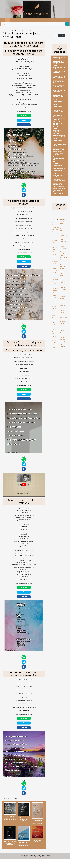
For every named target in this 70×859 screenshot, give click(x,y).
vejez (53, 304)
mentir (54, 301)
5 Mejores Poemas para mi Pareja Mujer (59, 86)
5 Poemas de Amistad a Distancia (57, 132)
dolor (53, 334)
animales (63, 241)
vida (61, 326)
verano (54, 320)
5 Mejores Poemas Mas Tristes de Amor (59, 72)
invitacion (55, 233)
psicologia (55, 247)
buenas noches (54, 337)
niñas (61, 224)
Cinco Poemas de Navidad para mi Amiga (58, 81)
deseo (53, 315)
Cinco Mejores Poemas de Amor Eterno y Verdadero (59, 111)
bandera (54, 254)
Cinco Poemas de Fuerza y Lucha (58, 141)
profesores (63, 289)
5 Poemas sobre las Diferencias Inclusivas (59, 91)
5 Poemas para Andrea (58, 162)
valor (61, 244)
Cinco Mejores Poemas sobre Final (59, 180)
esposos (62, 285)
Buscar (54, 31)
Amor (12, 20)
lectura (54, 256)
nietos (53, 324)
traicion (54, 238)
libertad (62, 266)
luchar (54, 284)
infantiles (63, 321)
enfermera (55, 288)
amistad (62, 305)
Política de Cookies (28, 857)
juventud (54, 340)
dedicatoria (63, 342)
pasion (54, 308)
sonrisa (54, 306)
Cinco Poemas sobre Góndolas (58, 183)
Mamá (27, 20)
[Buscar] (67, 24)
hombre (62, 312)
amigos (62, 339)
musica (54, 295)
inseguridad (55, 227)
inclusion (54, 245)
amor (61, 344)
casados (62, 219)
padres (62, 323)
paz (61, 273)
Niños (62, 20)
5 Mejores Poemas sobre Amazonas (59, 148)
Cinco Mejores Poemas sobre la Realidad (58, 158)
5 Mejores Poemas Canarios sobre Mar (59, 187)
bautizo (54, 243)
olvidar (62, 221)
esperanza (55, 327)
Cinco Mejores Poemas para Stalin (23, 819)
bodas (62, 278)
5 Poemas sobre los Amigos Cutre (59, 68)
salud (61, 228)
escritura (54, 277)
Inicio (7, 20)
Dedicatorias (20, 20)
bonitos (62, 269)
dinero (54, 225)
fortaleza (54, 345)
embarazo (55, 263)
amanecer (55, 261)
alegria (62, 233)
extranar (54, 270)
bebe (61, 262)
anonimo (54, 259)
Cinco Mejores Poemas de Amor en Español (59, 172)
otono (62, 226)
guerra (62, 251)
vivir (53, 252)
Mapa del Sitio (48, 857)
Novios (45, 20)
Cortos (52, 20)
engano (54, 268)
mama (62, 337)
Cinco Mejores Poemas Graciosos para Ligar (59, 153)
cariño (54, 249)
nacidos (54, 236)
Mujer (39, 20)
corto (61, 333)
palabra (54, 347)
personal (54, 290)
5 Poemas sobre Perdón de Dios (58, 176)
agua (61, 264)
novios (62, 330)
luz (61, 230)
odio (53, 275)
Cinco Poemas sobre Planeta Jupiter (57, 103)
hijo (61, 294)
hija (61, 292)
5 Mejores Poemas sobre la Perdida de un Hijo (59, 137)
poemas (62, 346)
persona (62, 301)
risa (53, 266)
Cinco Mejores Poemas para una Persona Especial (58, 192)
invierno (54, 318)
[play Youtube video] (24, 484)
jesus (53, 322)
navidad (62, 287)
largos (62, 253)
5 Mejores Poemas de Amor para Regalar (59, 123)
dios (61, 280)
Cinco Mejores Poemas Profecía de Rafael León (37, 822)
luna (61, 275)
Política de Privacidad (39, 857)
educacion (63, 282)
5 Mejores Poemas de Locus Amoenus (59, 77)
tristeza (62, 308)
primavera (63, 248)
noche (62, 246)
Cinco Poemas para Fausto (59, 145)
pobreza (54, 273)
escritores (55, 311)
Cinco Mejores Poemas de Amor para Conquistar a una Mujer (59, 117)
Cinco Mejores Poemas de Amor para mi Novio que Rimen (59, 97)
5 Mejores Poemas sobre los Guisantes (59, 58)
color (61, 239)
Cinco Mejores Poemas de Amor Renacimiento (23, 844)
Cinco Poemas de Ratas (58, 127)
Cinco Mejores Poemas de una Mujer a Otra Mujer (59, 167)
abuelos (62, 296)
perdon (54, 313)
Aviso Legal (20, 857)
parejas (62, 255)
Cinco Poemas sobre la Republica (37, 842)
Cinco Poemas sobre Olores (57, 107)
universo (54, 286)
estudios (54, 342)
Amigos (34, 20)
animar (54, 293)
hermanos (63, 315)
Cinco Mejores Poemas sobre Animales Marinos (10, 818)
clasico (54, 329)
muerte (62, 310)
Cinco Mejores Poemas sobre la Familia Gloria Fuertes (58, 63)
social (53, 331)
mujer (8, 31)
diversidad (55, 240)
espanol (62, 299)
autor (61, 271)
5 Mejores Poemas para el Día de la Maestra (10, 843)
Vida (57, 20)
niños (61, 328)
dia (61, 303)
